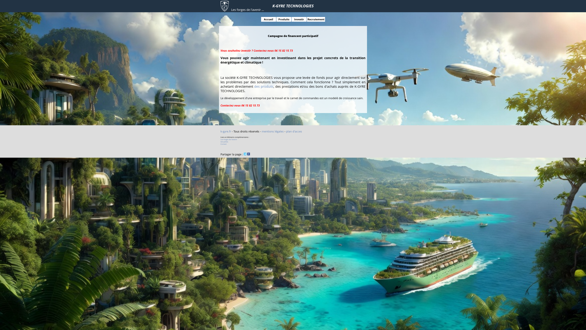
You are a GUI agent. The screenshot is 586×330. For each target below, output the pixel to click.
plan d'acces (294, 131)
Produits (283, 19)
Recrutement (315, 19)
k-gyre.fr (226, 131)
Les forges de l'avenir (229, 139)
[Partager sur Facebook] (248, 154)
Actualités (224, 142)
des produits (263, 86)
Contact (224, 144)
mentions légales (273, 131)
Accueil (268, 19)
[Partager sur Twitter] (245, 154)
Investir (299, 19)
